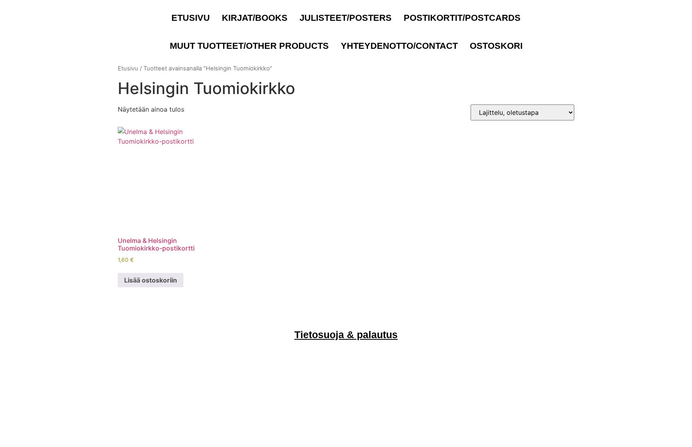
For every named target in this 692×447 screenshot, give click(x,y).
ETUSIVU (190, 18)
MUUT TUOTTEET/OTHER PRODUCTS (249, 46)
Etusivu (128, 68)
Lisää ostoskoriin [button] (150, 280)
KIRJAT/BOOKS (255, 18)
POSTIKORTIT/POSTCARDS (462, 18)
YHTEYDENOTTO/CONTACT (399, 46)
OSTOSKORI (496, 46)
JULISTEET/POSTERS (346, 18)
